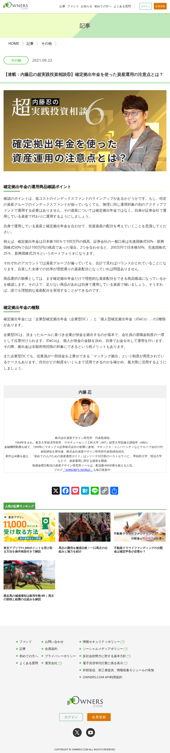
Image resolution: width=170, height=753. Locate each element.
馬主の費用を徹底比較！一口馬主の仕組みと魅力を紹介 (83, 550)
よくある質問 (122, 6)
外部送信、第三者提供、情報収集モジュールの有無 (118, 670)
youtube (90, 732)
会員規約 (51, 648)
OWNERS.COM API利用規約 (102, 677)
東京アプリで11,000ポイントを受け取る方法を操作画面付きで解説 (28, 550)
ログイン (71, 717)
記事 (62, 6)
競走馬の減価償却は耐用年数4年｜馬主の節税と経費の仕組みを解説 (29, 597)
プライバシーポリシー (60, 656)
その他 (46, 43)
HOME (13, 43)
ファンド (73, 6)
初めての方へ (103, 6)
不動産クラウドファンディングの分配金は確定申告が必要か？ (138, 550)
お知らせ (86, 6)
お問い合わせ (54, 641)
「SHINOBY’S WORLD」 (78, 470)
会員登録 (99, 717)
